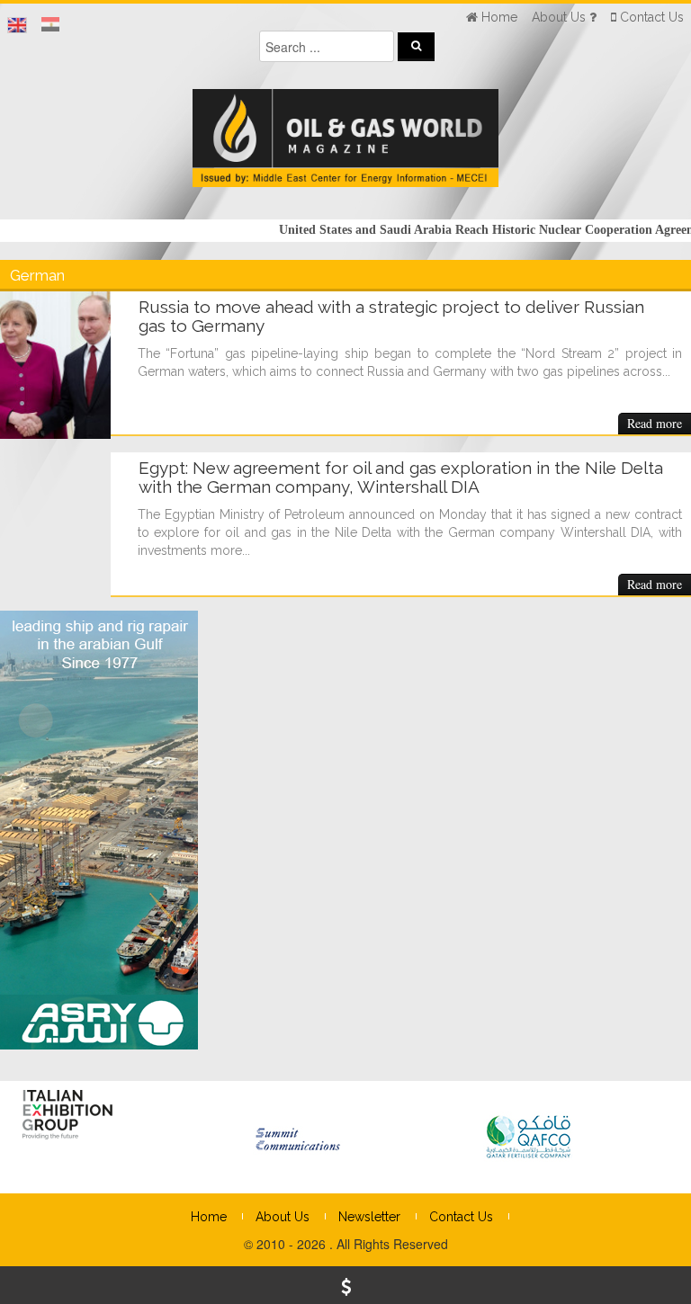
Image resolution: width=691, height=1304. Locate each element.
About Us (283, 1217)
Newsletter (369, 1217)
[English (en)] (17, 25)
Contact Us (461, 1217)
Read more (654, 423)
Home (209, 1217)
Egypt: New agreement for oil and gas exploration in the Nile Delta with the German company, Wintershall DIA (401, 477)
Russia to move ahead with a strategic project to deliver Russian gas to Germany (391, 316)
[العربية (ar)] (50, 25)
